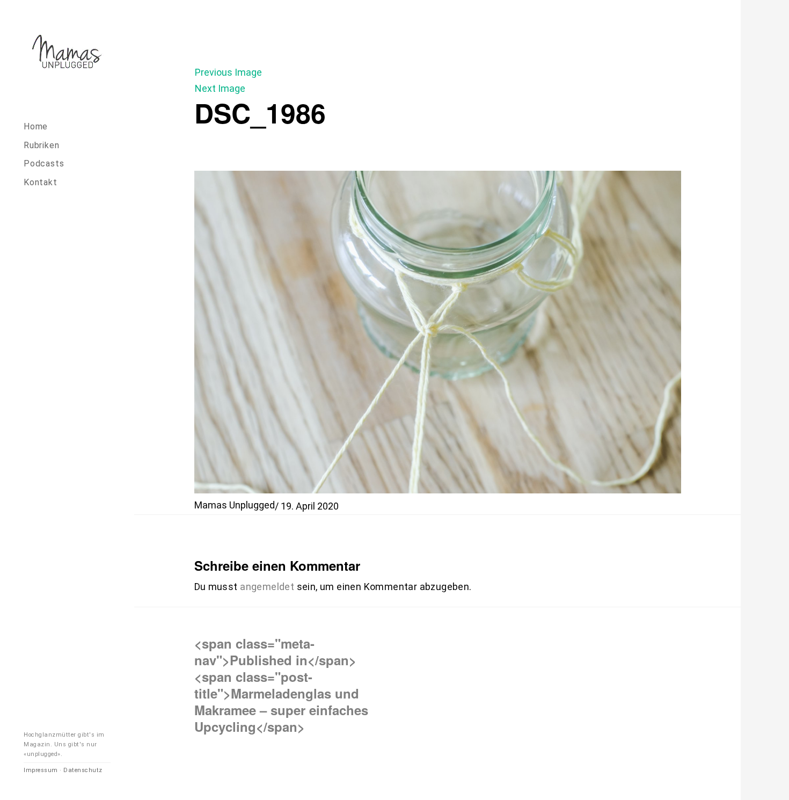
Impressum (41, 770)
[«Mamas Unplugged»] (67, 53)
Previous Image (228, 72)
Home (36, 126)
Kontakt (40, 182)
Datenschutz (83, 770)
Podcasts (44, 163)
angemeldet (267, 586)
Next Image (220, 88)
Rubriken (41, 145)
